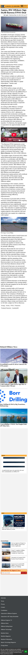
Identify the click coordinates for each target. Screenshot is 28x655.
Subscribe (16, 6)
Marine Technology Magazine (8, 642)
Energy (3, 305)
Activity (8, 305)
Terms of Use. (9, 653)
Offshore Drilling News (6, 626)
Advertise (3, 598)
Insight (3, 455)
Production (17, 305)
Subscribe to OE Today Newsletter (9, 616)
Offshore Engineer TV (6, 620)
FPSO (12, 305)
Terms (2, 601)
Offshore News (4, 623)
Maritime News (5, 633)
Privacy (3, 604)
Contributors (4, 610)
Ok (25, 651)
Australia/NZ (15, 308)
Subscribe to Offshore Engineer (9, 613)
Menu (25, 6)
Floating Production (6, 308)
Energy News (4, 645)
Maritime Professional (6, 639)
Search (9, 6)
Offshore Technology (6, 629)
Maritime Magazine (6, 636)
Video (3, 513)
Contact (3, 607)
